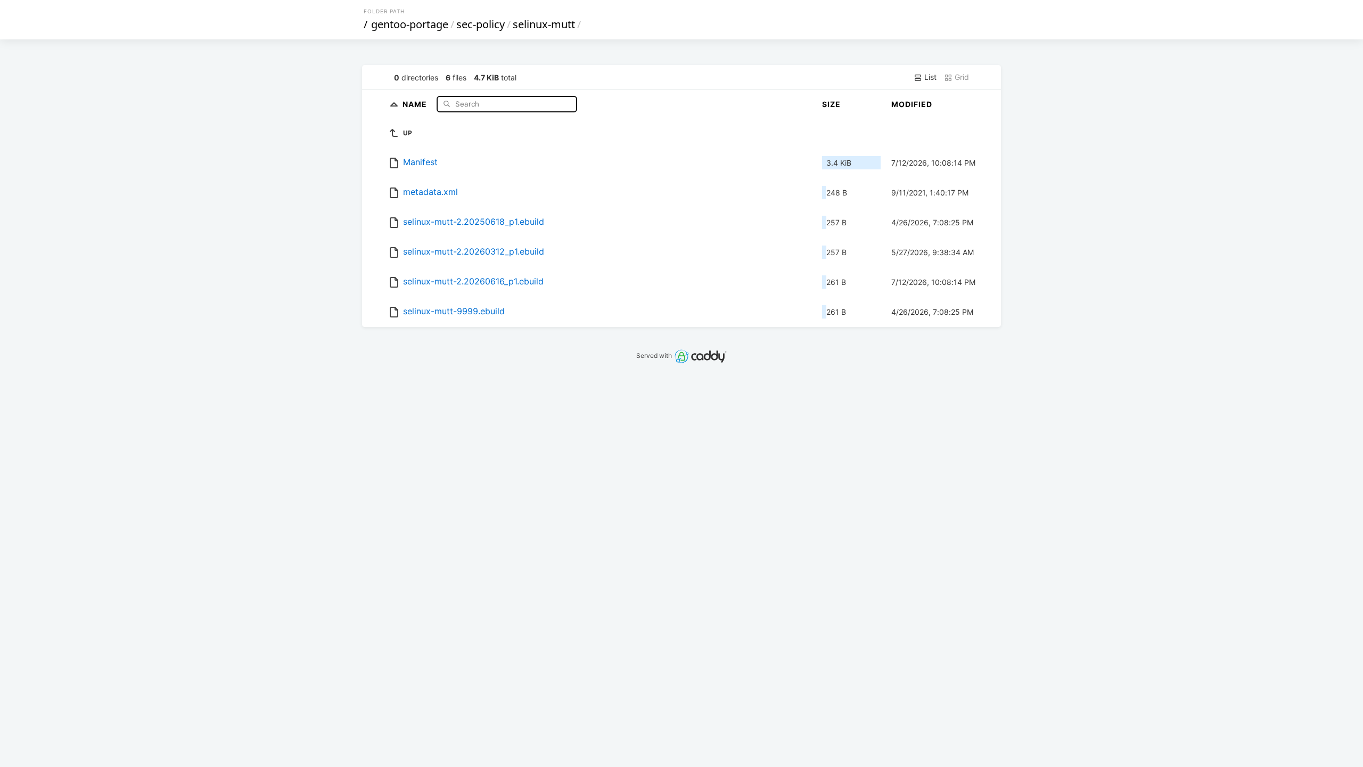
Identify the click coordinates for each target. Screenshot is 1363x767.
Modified (911, 104)
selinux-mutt (544, 24)
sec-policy (480, 24)
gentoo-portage (409, 24)
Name (416, 103)
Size (831, 104)
